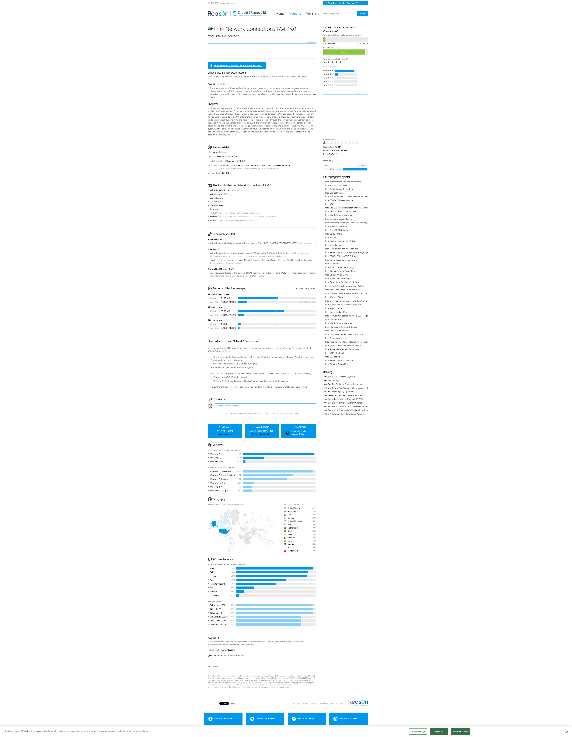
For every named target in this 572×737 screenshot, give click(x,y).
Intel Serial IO (331, 237)
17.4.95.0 (329, 169)
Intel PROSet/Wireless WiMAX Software (343, 304)
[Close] (567, 732)
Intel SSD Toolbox (333, 356)
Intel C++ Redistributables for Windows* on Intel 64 (349, 300)
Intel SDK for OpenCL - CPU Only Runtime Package (348, 196)
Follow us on (265, 718)
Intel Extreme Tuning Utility (337, 364)
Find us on (223, 718)
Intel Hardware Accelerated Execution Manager (346, 341)
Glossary (296, 703)
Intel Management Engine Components (343, 181)
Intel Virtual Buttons (334, 319)
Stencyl (335, 380)
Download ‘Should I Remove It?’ (343, 3)
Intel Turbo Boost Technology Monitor (342, 282)
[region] (286, 731)
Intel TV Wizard (332, 263)
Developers (324, 703)
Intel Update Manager (335, 233)
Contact (341, 703)
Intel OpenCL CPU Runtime (337, 230)
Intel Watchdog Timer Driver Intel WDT (343, 289)
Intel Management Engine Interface (341, 326)
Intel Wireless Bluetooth (336, 226)
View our (348, 718)
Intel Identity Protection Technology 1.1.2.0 (344, 285)
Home (280, 13)
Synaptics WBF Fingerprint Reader (347, 402)
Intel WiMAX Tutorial (334, 353)
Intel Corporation (227, 35)
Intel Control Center (334, 192)
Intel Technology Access (335, 338)
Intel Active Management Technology (342, 349)
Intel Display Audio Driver (336, 274)
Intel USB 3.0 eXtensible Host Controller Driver (346, 207)
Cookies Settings (418, 731)
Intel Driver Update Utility (337, 312)
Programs (295, 13)
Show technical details (305, 288)
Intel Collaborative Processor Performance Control (348, 293)
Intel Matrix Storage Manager (338, 215)
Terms (305, 703)
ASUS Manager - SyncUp (343, 376)
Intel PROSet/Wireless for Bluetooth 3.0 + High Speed (349, 315)
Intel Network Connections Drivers (340, 241)
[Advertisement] (345, 113)
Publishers (312, 13)
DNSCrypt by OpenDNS (343, 391)
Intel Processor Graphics (336, 185)
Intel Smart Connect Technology (339, 267)
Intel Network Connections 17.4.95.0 (349, 395)
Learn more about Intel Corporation (229, 655)
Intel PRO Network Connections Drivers (343, 345)
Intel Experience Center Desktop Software (344, 334)
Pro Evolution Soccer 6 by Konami (347, 384)
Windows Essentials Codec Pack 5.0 (348, 413)
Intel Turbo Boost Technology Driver (341, 259)
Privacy (313, 703)
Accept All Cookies (461, 731)
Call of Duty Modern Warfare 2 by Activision (352, 410)
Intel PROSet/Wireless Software (339, 200)
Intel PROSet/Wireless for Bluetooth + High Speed (348, 252)
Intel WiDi (329, 204)
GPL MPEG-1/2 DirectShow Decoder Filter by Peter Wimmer (359, 387)
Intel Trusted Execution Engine (338, 218)
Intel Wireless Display (334, 297)
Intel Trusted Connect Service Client (341, 211)
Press (333, 703)
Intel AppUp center (333, 308)
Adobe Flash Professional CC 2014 (347, 399)
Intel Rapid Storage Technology (339, 189)
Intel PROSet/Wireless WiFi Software (341, 248)
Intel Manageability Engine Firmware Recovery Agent (349, 222)
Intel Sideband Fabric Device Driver (341, 271)
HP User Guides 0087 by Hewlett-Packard (351, 406)
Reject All (439, 731)
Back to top (212, 666)
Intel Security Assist (334, 244)
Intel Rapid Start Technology (337, 278)
